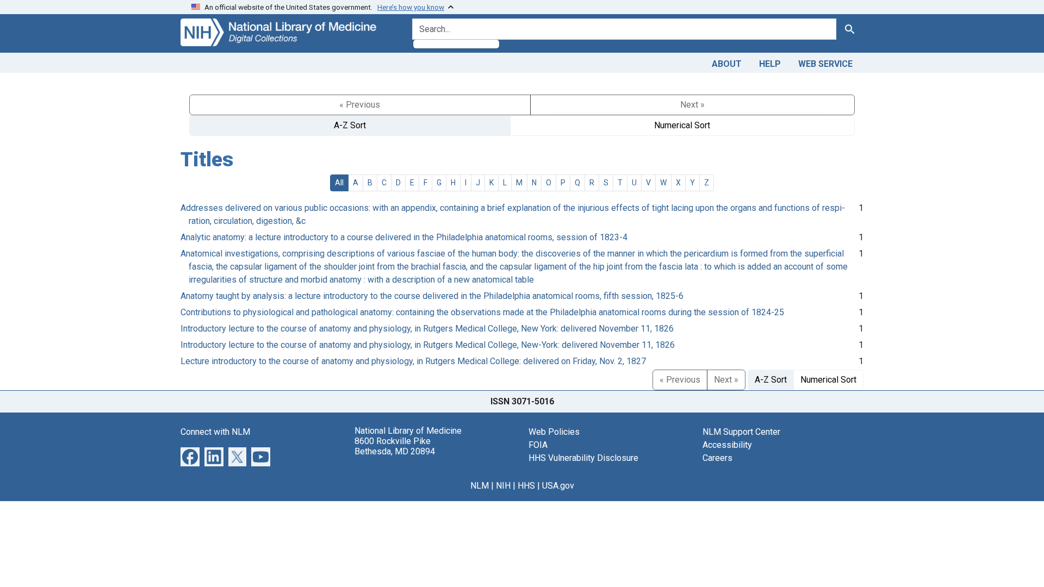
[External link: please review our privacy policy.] (190, 456)
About (727, 64)
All (339, 182)
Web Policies (554, 432)
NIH (503, 485)
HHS (526, 485)
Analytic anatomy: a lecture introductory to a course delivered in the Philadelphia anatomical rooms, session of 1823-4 (404, 237)
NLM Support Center (741, 432)
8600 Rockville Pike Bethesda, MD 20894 (395, 446)
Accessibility (727, 445)
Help (770, 64)
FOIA (538, 445)
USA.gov (558, 485)
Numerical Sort (682, 125)
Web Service (825, 64)
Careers (717, 458)
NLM (479, 485)
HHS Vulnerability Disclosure (583, 458)
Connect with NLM (215, 432)
